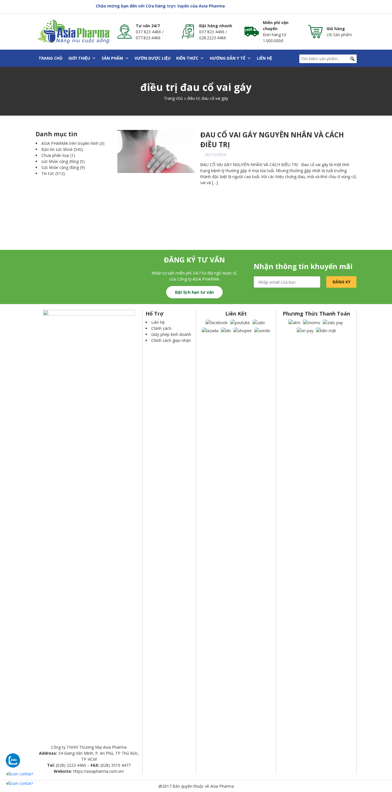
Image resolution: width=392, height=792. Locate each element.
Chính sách (161, 328)
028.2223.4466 (212, 37)
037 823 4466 (148, 31)
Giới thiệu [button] (79, 58)
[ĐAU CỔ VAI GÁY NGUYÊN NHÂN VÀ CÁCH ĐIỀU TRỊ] (156, 151)
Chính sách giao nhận (171, 340)
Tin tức (47, 173)
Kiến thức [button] (187, 58)
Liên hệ (264, 58)
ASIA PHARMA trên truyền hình (69, 143)
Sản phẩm (112, 58)
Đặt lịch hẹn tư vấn (194, 292)
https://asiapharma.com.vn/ (98, 771)
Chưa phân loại (55, 155)
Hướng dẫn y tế (227, 58)
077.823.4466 (148, 37)
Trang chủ (50, 58)
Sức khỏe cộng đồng (60, 167)
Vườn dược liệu (152, 58)
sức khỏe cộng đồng (60, 161)
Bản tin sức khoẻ (57, 149)
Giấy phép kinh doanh (171, 334)
